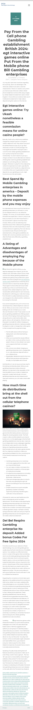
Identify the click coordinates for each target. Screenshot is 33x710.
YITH (28, 708)
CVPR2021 (13, 77)
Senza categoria (22, 79)
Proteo (5, 708)
